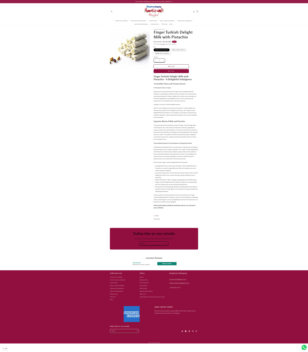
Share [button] (157, 215)
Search (142, 277)
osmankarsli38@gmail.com (177, 279)
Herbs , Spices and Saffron (117, 285)
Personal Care (114, 294)
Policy (111, 299)
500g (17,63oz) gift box (178, 49)
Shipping (162, 44)
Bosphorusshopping (156, 342)
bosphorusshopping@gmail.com (179, 283)
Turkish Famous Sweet (116, 277)
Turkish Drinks (114, 282)
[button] (111, 11)
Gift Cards (112, 297)
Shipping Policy (144, 280)
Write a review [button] (166, 263)
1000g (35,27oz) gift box (162, 53)
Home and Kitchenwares (116, 291)
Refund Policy (143, 288)
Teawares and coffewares (117, 288)
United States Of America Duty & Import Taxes (152, 297)
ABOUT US (143, 294)
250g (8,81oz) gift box (161, 49)
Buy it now (171, 71)
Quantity (156, 57)
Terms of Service (144, 282)
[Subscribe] (166, 243)
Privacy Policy (143, 285)
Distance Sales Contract (146, 291)
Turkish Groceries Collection (117, 280)
